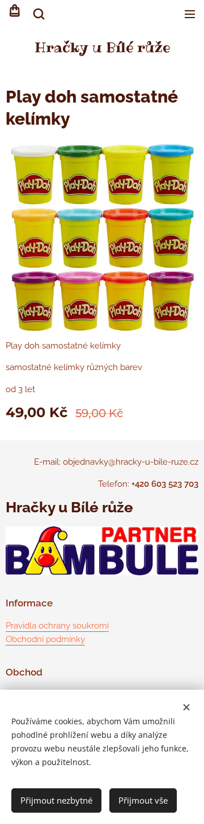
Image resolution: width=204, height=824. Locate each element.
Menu (189, 14)
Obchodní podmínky (45, 639)
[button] (38, 14)
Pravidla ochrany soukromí (57, 626)
